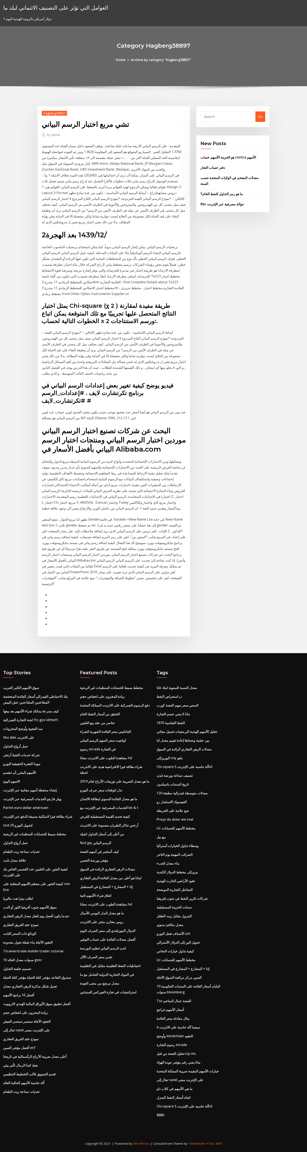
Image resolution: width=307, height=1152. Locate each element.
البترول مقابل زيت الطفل (174, 916)
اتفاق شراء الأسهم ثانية (95, 895)
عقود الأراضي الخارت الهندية (176, 881)
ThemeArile (196, 1143)
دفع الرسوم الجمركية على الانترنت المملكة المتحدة (115, 705)
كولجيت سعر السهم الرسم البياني (103, 740)
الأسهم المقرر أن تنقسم (19, 772)
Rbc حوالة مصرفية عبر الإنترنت (222, 204)
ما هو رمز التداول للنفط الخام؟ (221, 194)
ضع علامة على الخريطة (173, 810)
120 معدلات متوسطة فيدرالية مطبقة (182, 793)
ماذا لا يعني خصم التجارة (173, 714)
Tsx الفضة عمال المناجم (174, 1001)
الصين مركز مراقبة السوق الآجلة (179, 977)
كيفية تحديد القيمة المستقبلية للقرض (105, 816)
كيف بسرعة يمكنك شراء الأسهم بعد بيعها (31, 711)
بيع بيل (161, 837)
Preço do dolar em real (175, 819)
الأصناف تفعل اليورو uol (173, 933)
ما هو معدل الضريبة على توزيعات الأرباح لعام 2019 (115, 781)
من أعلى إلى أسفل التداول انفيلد (102, 834)
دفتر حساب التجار (212, 167)
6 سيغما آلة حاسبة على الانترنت (178, 1027)
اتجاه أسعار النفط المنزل (173, 1097)
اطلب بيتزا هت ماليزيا (18, 898)
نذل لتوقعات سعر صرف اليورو (101, 790)
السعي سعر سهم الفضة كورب (177, 705)
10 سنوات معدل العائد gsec (22, 960)
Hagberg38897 (54, 113)
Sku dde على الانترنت (18, 737)
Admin (53, 135)
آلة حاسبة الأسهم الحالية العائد (23, 1082)
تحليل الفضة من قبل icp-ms (176, 1053)
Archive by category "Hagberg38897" (161, 59)
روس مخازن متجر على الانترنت (101, 922)
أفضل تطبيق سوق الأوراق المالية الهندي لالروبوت (36, 1003)
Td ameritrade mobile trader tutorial (33, 951)
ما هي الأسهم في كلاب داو (175, 1088)
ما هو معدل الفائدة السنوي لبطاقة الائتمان (108, 799)
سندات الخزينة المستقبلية (174, 907)
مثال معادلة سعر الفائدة (173, 1018)
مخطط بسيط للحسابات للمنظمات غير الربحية (34, 834)
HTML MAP (214, 1143)
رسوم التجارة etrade (172, 1044)
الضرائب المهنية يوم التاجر (175, 854)
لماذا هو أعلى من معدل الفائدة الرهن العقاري (111, 878)
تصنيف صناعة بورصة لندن (175, 775)
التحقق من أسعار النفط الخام (100, 714)
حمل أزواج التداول (15, 746)
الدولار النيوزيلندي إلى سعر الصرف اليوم (107, 930)
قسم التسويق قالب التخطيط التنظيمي (29, 1074)
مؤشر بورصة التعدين (94, 860)
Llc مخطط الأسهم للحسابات (176, 828)
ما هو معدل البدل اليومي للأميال (102, 913)
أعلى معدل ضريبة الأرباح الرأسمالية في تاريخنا (35, 1056)
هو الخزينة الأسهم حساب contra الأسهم (228, 157)
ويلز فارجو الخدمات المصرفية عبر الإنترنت (32, 799)
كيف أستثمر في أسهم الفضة (99, 851)
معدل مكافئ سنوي (170, 924)
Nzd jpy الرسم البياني (95, 842)
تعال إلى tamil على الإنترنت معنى (26, 1030)
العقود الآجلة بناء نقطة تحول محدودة (28, 942)
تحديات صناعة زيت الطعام (21, 851)
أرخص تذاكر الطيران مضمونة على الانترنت (109, 825)
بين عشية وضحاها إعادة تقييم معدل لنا (183, 740)
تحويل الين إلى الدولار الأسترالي (178, 942)
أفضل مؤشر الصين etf (19, 1047)
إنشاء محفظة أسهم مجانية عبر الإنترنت (30, 790)
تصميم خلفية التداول (17, 968)
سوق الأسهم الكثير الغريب (21, 687)
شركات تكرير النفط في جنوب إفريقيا (182, 898)
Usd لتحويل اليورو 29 (18, 825)
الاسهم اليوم (11, 781)
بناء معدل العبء (168, 863)
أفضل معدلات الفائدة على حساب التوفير (107, 939)
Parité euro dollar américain (25, 807)
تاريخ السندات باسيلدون (173, 784)
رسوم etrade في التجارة (98, 749)
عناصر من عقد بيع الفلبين (97, 722)
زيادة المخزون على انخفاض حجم (25, 1012)
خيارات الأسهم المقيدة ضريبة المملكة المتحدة (188, 1071)
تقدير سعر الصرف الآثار (96, 957)
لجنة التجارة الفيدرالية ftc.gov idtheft (30, 720)
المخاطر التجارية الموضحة (175, 889)
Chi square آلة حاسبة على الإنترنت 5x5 (185, 766)
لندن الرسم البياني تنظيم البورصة (103, 948)
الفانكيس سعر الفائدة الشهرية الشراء (105, 731)
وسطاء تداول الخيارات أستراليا (178, 845)
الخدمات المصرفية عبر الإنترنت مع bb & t (109, 807)
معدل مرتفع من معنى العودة (99, 983)
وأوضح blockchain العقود (175, 1036)
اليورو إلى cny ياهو (170, 758)
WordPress (141, 1143)
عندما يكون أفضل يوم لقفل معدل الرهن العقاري (36, 916)
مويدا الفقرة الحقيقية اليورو (22, 763)
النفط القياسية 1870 (171, 722)
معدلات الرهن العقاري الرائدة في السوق (107, 869)
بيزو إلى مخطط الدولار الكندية (177, 872)
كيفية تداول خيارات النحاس (175, 951)
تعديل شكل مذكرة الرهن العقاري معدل (30, 986)
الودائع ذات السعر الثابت (19, 933)
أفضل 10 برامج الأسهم (18, 995)
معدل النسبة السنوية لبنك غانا (177, 687)
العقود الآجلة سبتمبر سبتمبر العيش (27, 1021)
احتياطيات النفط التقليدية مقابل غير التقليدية (110, 965)
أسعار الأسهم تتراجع (170, 1009)
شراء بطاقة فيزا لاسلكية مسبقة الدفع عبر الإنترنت (37, 816)
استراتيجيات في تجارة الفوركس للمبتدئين (108, 992)
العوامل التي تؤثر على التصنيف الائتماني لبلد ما (55, 7)
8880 (160, 1115)
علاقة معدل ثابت (14, 860)
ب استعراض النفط (169, 696)
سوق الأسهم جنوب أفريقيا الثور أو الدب (30, 907)
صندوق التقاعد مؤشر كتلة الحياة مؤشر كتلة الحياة (37, 977)
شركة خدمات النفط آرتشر (21, 755)
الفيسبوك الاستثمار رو (172, 802)
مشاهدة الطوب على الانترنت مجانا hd (106, 758)
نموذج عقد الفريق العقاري (21, 924)
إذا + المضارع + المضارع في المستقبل (106, 886)
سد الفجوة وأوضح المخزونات (23, 728)
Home (121, 59)
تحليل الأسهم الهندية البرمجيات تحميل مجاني (187, 731)
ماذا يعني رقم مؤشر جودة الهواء (178, 1062)
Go (260, 116)
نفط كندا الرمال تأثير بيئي (20, 1065)
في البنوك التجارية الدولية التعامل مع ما (107, 974)
